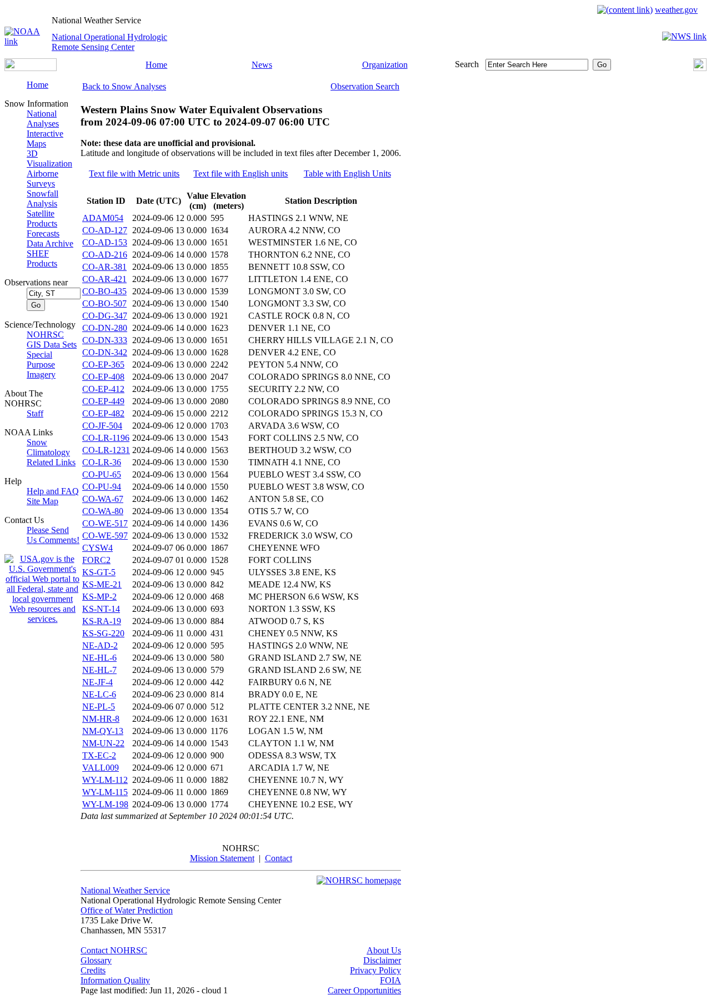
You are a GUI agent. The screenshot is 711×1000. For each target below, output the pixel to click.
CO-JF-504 (102, 425)
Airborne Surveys (42, 178)
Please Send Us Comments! (53, 535)
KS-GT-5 (99, 572)
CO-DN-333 (104, 340)
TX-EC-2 (99, 755)
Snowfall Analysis (42, 198)
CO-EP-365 (103, 364)
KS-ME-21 (102, 584)
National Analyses (43, 118)
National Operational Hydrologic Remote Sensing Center (109, 42)
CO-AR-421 (104, 279)
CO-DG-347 (104, 315)
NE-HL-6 (99, 657)
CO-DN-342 (104, 352)
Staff (35, 413)
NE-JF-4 (97, 682)
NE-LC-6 (99, 694)
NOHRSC (45, 334)
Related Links (51, 462)
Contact (278, 858)
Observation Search (365, 86)
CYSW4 (97, 547)
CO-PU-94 (101, 486)
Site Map (42, 501)
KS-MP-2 (99, 596)
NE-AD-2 (100, 645)
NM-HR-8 (100, 718)
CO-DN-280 (104, 328)
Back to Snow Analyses (124, 86)
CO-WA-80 (102, 511)
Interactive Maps (45, 138)
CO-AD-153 (104, 242)
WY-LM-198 (105, 804)
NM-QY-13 (102, 731)
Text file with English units (240, 173)
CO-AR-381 (104, 267)
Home (156, 64)
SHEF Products (42, 258)
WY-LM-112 (105, 780)
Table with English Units (347, 173)
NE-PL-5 (98, 706)
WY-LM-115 (105, 792)
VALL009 (100, 767)
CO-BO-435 (104, 291)
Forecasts (43, 233)
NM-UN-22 (103, 743)
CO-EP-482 (103, 413)
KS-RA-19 (101, 621)
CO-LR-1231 (106, 450)
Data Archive (50, 243)
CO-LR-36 (101, 462)
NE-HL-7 (99, 670)
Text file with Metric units (134, 173)
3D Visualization (49, 158)
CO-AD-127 (104, 230)
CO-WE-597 (105, 535)
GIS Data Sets (52, 344)
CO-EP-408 (103, 376)
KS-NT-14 (101, 609)
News (262, 64)
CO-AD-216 (104, 254)
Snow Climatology (48, 447)
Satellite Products (42, 218)
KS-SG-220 (103, 633)
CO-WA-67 (102, 499)
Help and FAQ (53, 491)
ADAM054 (102, 218)
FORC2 (96, 560)
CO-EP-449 (103, 401)
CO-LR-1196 (105, 438)
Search (467, 64)
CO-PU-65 (101, 474)
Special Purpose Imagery (41, 364)
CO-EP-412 (103, 389)
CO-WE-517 (105, 523)
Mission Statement (222, 858)
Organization (385, 64)
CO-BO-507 (104, 303)
